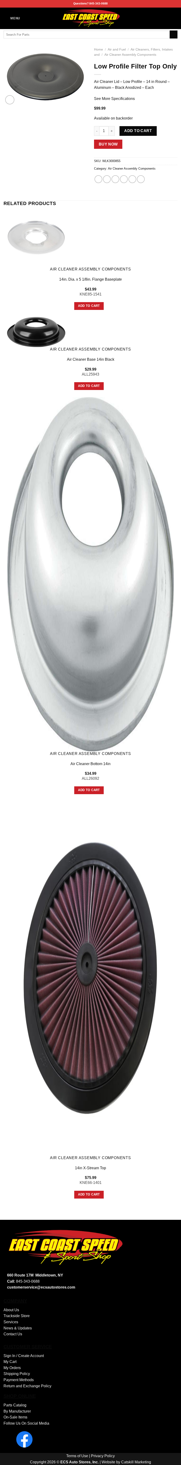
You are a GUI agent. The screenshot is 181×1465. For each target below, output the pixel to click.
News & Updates (18, 1328)
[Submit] (173, 34)
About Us (11, 1310)
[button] (12, 18)
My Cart (10, 1362)
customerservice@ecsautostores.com (41, 1287)
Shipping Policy (17, 1374)
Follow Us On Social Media (26, 1423)
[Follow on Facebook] (174, 18)
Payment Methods (19, 1380)
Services (11, 1322)
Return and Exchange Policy (27, 1386)
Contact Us (13, 1334)
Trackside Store (17, 1316)
